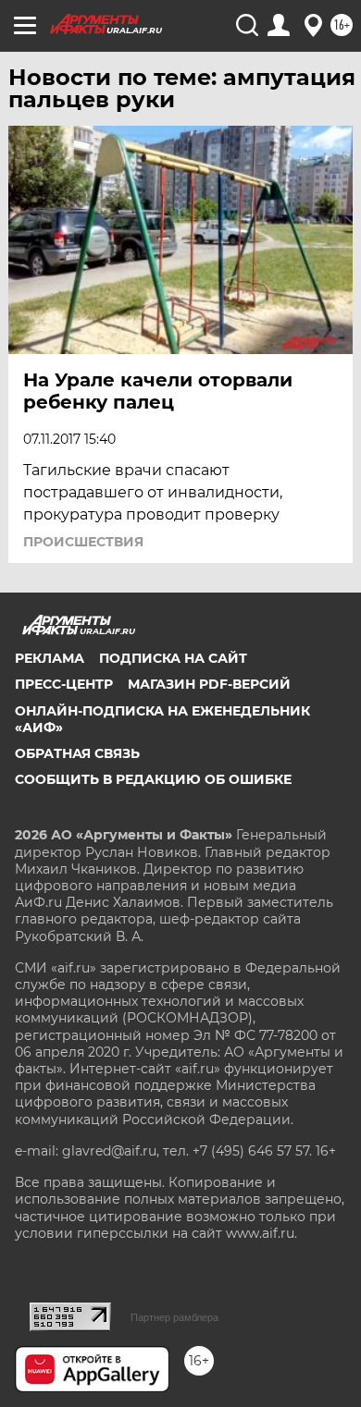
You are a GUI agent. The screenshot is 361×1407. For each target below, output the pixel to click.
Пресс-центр (64, 684)
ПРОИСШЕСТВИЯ (83, 541)
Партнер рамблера (174, 1317)
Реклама (49, 658)
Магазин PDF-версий (209, 684)
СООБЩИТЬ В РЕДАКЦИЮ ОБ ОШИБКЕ (153, 779)
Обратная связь (77, 753)
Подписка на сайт (173, 658)
